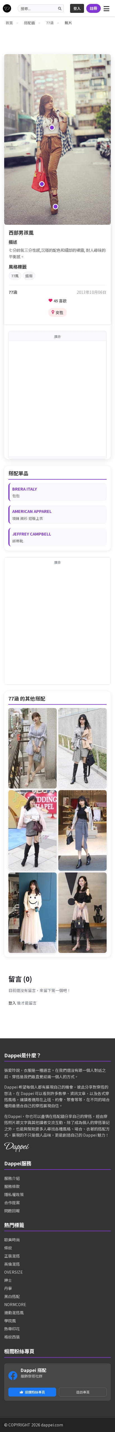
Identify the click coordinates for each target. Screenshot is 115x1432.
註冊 (93, 8)
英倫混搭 (12, 1264)
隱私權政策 (14, 1194)
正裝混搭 (12, 1256)
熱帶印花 (12, 1328)
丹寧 (8, 1288)
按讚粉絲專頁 (35, 1392)
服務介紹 (12, 1178)
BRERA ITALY (24, 489)
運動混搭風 (14, 1312)
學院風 (10, 1320)
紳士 (8, 1280)
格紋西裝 (12, 1337)
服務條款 (12, 1186)
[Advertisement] (57, 398)
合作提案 (12, 1202)
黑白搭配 (12, 1296)
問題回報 (12, 1210)
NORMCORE (15, 1304)
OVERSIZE (13, 1272)
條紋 (8, 1248)
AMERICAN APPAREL (32, 511)
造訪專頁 (83, 1392)
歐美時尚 (12, 1239)
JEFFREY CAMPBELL (31, 534)
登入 (77, 8)
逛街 (29, 275)
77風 (15, 275)
